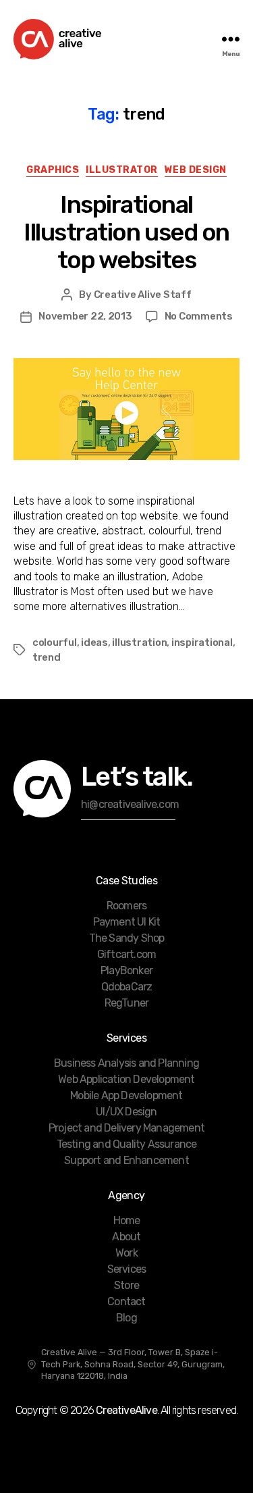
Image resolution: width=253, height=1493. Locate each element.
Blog (126, 1317)
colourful (54, 642)
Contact (126, 1301)
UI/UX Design (126, 1111)
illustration (139, 642)
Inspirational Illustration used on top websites (126, 232)
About (126, 1236)
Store (126, 1285)
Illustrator (122, 170)
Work (126, 1252)
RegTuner (127, 1002)
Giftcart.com (126, 954)
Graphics (52, 170)
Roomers (126, 905)
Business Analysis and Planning (126, 1063)
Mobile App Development (126, 1095)
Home (126, 1220)
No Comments (199, 316)
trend (46, 657)
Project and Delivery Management (126, 1127)
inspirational (202, 642)
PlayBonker (126, 970)
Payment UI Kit (127, 921)
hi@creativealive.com (130, 804)
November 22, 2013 (85, 316)
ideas (94, 642)
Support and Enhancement (126, 1160)
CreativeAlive (126, 1410)
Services (126, 1269)
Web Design (196, 170)
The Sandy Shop (127, 938)
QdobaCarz (126, 986)
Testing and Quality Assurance (127, 1144)
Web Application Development (126, 1079)
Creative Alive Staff (143, 294)
